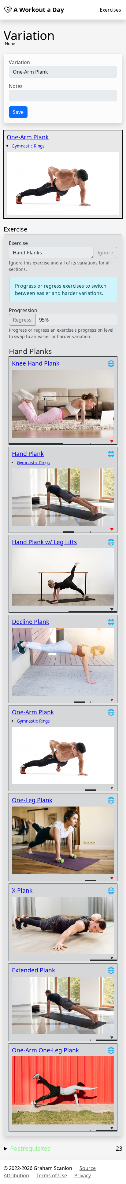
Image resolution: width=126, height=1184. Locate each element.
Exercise (18, 243)
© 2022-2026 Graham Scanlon (38, 1168)
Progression (23, 310)
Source (88, 1168)
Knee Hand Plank (35, 363)
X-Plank (22, 890)
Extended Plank (33, 970)
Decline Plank (30, 622)
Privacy (82, 1175)
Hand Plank (28, 454)
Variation (19, 62)
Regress (22, 319)
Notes (16, 86)
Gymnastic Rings (28, 146)
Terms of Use (51, 1175)
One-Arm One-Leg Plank (45, 1050)
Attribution (16, 1175)
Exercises (110, 9)
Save (18, 112)
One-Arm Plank (28, 137)
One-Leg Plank (32, 800)
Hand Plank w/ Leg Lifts (44, 542)
